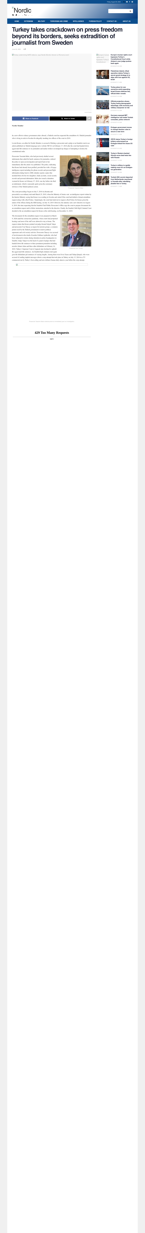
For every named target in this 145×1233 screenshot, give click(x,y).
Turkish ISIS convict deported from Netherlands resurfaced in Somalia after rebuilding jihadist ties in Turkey (122, 180)
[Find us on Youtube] (127, 2)
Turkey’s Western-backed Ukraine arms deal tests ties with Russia (121, 155)
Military (41, 21)
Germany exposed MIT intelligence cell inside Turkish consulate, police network (122, 117)
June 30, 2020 (16, 49)
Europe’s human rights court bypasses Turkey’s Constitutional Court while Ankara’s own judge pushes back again (121, 59)
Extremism (28, 21)
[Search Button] (131, 11)
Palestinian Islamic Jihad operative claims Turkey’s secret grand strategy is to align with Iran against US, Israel (120, 75)
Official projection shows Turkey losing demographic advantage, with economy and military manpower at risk (122, 104)
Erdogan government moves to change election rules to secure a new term (121, 129)
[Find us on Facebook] (129, 2)
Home (17, 21)
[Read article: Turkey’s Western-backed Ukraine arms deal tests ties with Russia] (102, 156)
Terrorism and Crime (59, 21)
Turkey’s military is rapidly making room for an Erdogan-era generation (122, 167)
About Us (126, 21)
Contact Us (111, 21)
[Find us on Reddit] (132, 2)
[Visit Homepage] (24, 11)
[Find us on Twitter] (124, 2)
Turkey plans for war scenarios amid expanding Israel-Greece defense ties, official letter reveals (120, 90)
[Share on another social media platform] (89, 118)
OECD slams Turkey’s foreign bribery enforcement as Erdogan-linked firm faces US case (122, 142)
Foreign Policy (95, 21)
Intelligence (78, 21)
